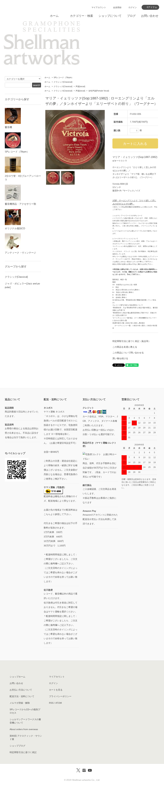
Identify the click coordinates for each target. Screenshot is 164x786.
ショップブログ (17, 745)
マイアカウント (98, 7)
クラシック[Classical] (63, 82)
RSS (51, 703)
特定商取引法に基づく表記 (23, 752)
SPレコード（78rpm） (63, 77)
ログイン (132, 7)
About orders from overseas (24, 729)
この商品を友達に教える (124, 347)
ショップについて (110, 15)
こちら (47, 514)
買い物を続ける (120, 358)
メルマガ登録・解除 (20, 703)
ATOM (58, 703)
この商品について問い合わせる (128, 352)
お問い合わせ (149, 15)
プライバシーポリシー (60, 696)
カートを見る (55, 689)
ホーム (54, 15)
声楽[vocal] (80, 86)
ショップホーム (17, 676)
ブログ (131, 15)
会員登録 (117, 7)
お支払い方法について (21, 689)
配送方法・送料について (22, 696)
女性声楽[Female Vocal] (98, 91)
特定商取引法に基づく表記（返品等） (131, 341)
